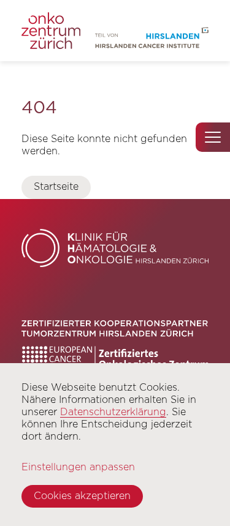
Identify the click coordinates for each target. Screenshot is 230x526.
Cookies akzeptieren (82, 496)
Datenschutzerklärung (113, 412)
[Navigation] (213, 137)
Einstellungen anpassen (78, 467)
